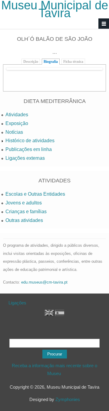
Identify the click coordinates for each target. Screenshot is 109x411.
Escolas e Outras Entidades (35, 194)
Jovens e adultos (23, 202)
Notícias (14, 132)
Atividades (16, 114)
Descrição (30, 61)
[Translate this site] (49, 314)
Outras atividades (24, 220)
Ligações (17, 302)
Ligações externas (25, 158)
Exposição (16, 123)
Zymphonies (67, 399)
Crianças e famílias (26, 211)
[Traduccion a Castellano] (59, 314)
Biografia (51, 61)
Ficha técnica (73, 61)
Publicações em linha (28, 149)
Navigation (103, 23)
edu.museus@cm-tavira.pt (44, 282)
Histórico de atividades (29, 140)
